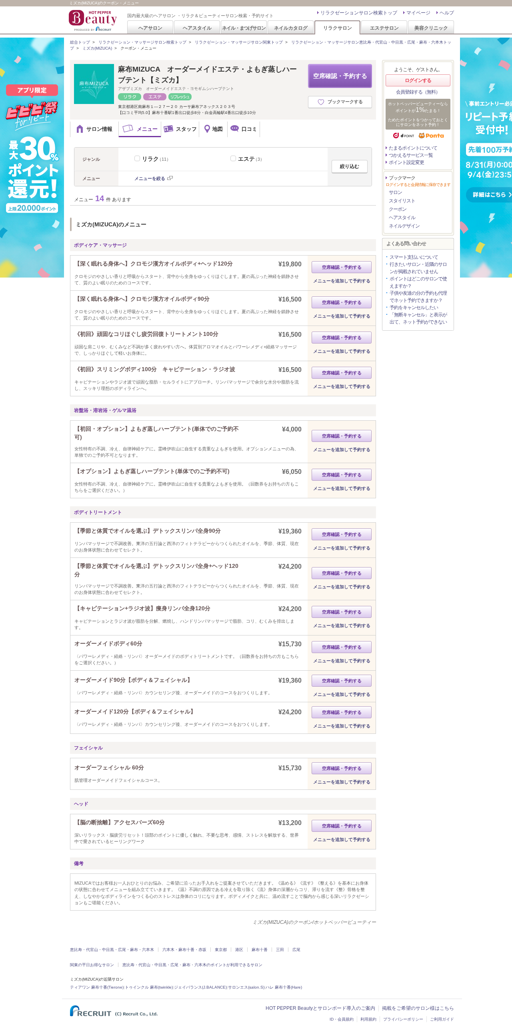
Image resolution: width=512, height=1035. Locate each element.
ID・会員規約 (342, 1019)
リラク (156, 159)
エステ (251, 159)
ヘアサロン (150, 28)
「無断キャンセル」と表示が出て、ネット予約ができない (418, 318)
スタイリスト (402, 201)
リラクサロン (337, 28)
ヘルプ (447, 13)
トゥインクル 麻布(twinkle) (149, 987)
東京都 (221, 949)
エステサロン (384, 28)
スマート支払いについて (414, 257)
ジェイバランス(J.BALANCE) (200, 987)
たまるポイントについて (413, 148)
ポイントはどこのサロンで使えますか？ (418, 282)
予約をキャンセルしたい (414, 307)
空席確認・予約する (340, 75)
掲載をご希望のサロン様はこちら (418, 1008)
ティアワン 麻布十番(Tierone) (97, 987)
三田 (280, 949)
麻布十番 (260, 949)
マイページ (418, 13)
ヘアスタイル (197, 28)
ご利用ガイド (442, 1019)
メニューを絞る (149, 178)
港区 (239, 949)
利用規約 (368, 1019)
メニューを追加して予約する (341, 280)
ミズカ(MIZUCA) (97, 48)
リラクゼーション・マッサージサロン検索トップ (142, 42)
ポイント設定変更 (406, 162)
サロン (395, 192)
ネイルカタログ (291, 28)
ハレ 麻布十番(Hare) (284, 987)
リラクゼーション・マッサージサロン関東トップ (239, 42)
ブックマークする (345, 101)
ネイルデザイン (404, 226)
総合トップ (80, 42)
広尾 (296, 949)
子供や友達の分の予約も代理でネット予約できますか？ (418, 296)
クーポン (397, 209)
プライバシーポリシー (403, 1019)
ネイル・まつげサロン (243, 28)
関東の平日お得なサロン (92, 965)
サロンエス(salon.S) (246, 987)
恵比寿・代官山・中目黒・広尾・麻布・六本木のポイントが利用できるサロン (192, 965)
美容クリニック (431, 28)
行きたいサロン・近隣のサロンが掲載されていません (418, 268)
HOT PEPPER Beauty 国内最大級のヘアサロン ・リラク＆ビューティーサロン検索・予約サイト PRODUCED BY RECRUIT (93, 20)
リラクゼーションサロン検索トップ (358, 13)
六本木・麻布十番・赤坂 (184, 949)
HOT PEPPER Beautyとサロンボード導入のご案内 (320, 1008)
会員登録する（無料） (418, 92)
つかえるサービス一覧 (411, 155)
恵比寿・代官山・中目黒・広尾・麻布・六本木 (112, 949)
